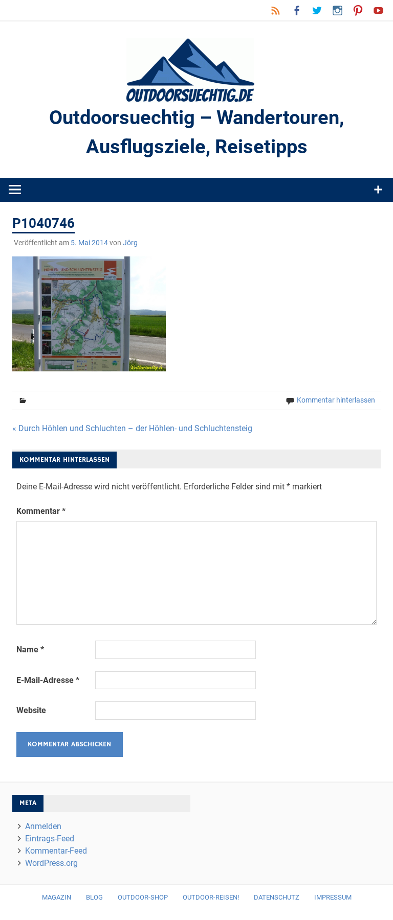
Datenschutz (276, 897)
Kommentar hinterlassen (336, 400)
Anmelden (43, 826)
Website (31, 710)
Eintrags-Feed (49, 838)
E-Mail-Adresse (47, 680)
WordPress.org (51, 863)
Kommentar (41, 511)
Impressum (333, 897)
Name (30, 649)
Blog (94, 897)
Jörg (130, 243)
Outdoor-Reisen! (211, 897)
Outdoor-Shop (143, 897)
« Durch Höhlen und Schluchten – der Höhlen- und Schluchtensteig (132, 428)
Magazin (56, 897)
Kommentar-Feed (56, 851)
